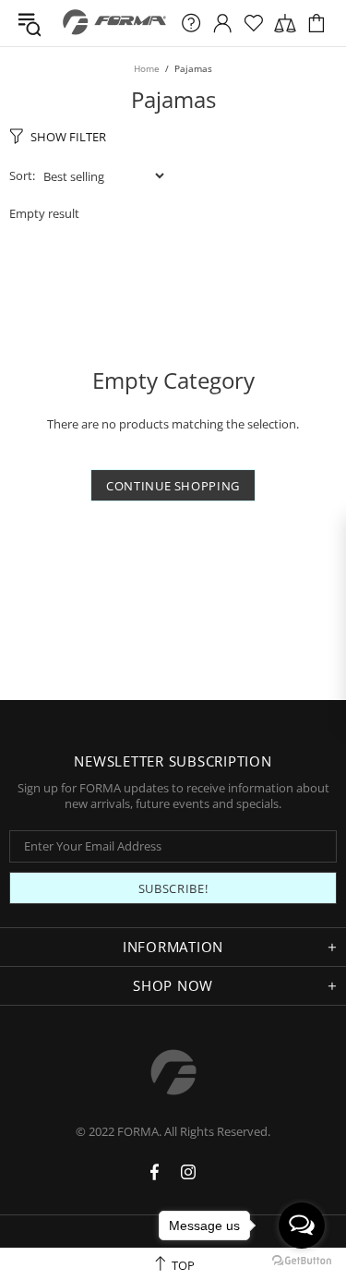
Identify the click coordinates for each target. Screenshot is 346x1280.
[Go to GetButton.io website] (301, 1261)
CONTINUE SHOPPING (173, 485)
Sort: (22, 176)
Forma (115, 23)
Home (147, 68)
